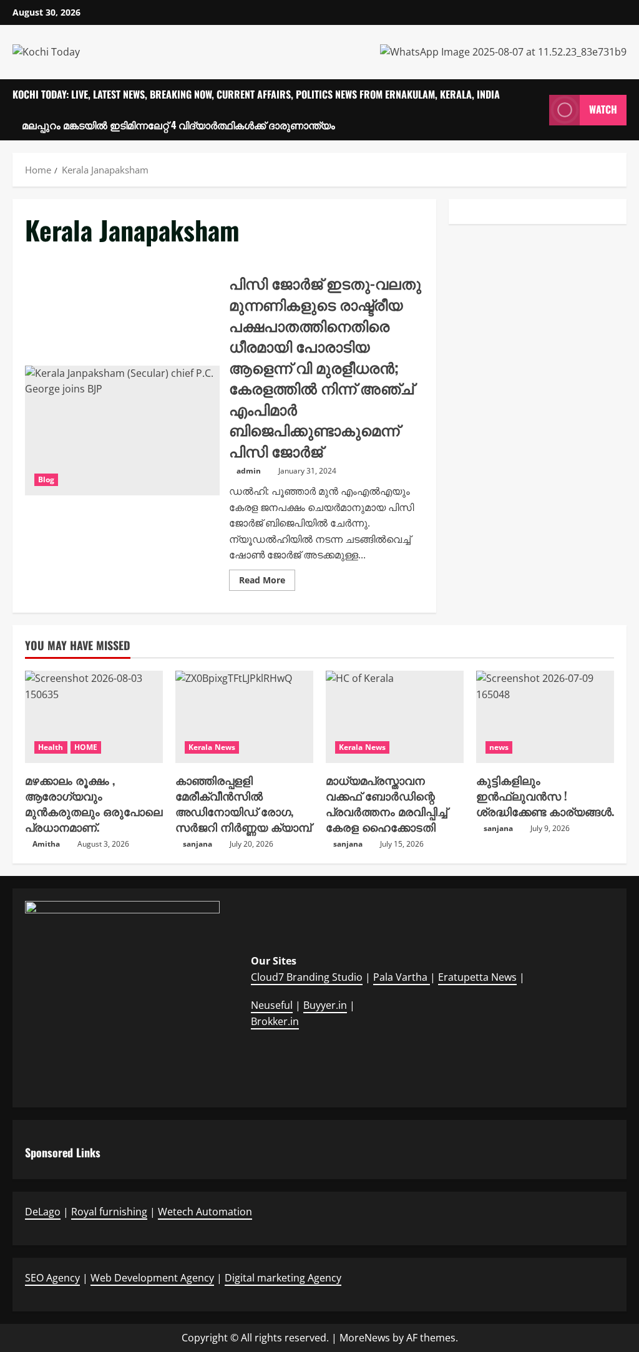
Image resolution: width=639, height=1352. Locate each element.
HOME (85, 747)
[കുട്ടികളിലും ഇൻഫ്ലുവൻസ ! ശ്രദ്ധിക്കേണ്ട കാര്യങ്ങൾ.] (545, 716)
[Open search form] (536, 110)
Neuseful (272, 1005)
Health (51, 747)
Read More (267, 582)
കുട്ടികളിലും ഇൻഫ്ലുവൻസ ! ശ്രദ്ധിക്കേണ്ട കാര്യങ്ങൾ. (545, 795)
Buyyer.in (325, 1005)
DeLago (43, 1211)
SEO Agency (52, 1278)
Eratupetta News (477, 977)
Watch (603, 109)
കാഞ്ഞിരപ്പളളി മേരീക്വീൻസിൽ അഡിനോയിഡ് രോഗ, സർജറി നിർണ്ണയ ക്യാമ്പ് (243, 803)
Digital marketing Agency (283, 1278)
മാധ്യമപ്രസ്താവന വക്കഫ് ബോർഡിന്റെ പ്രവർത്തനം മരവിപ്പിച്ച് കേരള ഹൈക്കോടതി (386, 803)
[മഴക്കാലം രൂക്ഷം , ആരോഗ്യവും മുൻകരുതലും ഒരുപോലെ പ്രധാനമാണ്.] (94, 716)
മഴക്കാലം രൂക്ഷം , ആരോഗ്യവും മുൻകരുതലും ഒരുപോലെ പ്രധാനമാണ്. (93, 803)
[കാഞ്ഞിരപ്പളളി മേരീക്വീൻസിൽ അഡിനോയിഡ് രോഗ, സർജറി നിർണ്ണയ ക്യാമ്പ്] (244, 716)
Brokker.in (275, 1021)
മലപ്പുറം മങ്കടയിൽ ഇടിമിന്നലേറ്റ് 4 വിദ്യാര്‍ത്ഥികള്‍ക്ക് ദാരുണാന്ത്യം (178, 124)
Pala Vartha (401, 977)
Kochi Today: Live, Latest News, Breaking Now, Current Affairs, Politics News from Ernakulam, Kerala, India (256, 94)
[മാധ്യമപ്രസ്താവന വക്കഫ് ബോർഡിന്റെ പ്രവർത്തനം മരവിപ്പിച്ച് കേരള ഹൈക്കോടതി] (395, 716)
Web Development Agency (152, 1278)
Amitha (46, 844)
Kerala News (211, 747)
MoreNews (364, 1338)
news (499, 747)
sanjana (197, 844)
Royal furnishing (109, 1211)
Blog (46, 479)
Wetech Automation (205, 1211)
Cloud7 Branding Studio (307, 977)
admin (249, 470)
